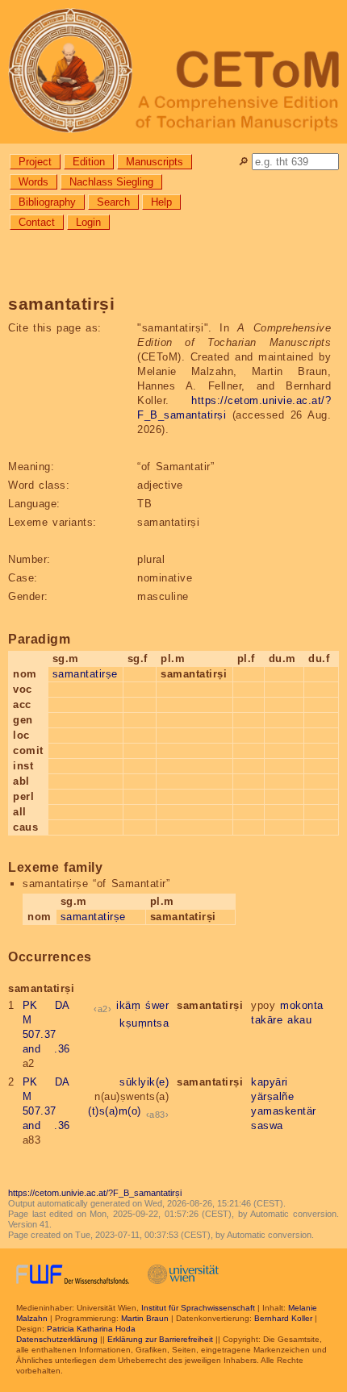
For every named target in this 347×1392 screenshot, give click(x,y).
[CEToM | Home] (173, 72)
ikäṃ (128, 1005)
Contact (37, 222)
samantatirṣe (85, 674)
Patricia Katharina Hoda (91, 1328)
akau (299, 1020)
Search (113, 202)
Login (88, 222)
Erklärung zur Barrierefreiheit (160, 1339)
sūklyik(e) (144, 1082)
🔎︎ (243, 162)
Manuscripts (154, 162)
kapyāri (269, 1082)
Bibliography (47, 202)
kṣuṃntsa (144, 1023)
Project (35, 162)
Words (33, 182)
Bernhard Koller (283, 1318)
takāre (266, 1020)
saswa (267, 1125)
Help (161, 202)
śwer (157, 1005)
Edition (89, 162)
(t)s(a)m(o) (114, 1111)
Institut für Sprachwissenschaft (198, 1307)
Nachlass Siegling (111, 182)
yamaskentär (283, 1111)
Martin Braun (145, 1318)
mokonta (302, 1005)
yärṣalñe (272, 1096)
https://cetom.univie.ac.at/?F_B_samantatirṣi (95, 1193)
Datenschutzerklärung (57, 1339)
